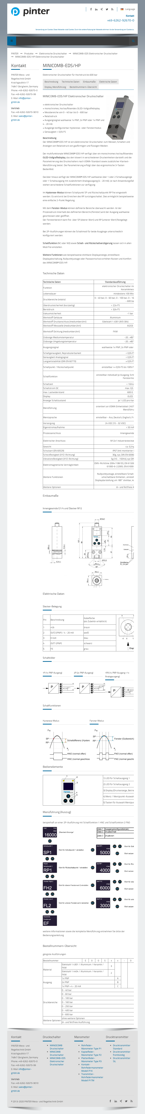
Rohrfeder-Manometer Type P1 (91, 1047)
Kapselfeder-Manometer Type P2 (91, 1053)
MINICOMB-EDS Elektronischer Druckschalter (95, 53)
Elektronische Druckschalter (53, 53)
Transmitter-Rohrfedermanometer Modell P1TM (92, 1077)
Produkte (28, 53)
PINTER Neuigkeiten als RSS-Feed (112, 9)
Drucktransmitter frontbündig (121, 1053)
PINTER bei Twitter (107, 9)
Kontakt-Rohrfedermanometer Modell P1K (92, 1067)
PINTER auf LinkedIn (96, 9)
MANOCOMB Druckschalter (57, 1047)
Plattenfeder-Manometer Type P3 (91, 1059)
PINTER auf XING (101, 9)
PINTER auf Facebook (91, 9)
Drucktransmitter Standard (121, 1047)
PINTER (14, 53)
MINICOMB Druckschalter (57, 1053)
